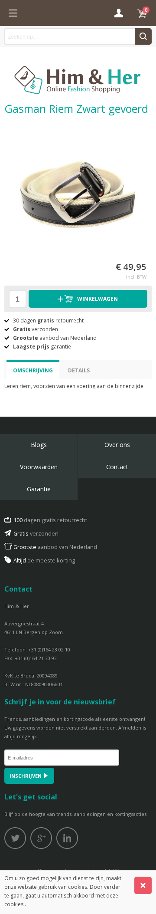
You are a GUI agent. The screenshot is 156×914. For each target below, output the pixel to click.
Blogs (39, 445)
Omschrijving (33, 370)
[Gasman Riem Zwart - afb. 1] (78, 188)
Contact (117, 467)
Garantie (39, 489)
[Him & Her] (78, 71)
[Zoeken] (143, 36)
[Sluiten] (143, 885)
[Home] (13, 13)
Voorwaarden (39, 467)
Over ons (117, 445)
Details (79, 370)
